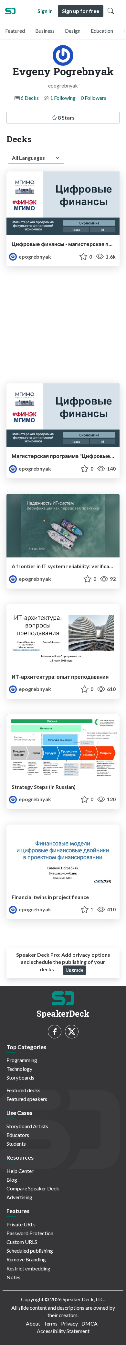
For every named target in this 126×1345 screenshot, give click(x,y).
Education (102, 31)
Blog (11, 1179)
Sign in (45, 11)
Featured (15, 31)
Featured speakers (26, 1099)
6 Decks (30, 98)
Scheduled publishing (29, 1250)
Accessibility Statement (63, 1331)
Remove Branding (26, 1259)
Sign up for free (80, 11)
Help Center (20, 1171)
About (33, 1323)
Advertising (19, 1197)
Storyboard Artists (27, 1126)
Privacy (69, 1323)
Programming (21, 1060)
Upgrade (74, 970)
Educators (17, 1135)
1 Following (63, 98)
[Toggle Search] (110, 11)
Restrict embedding (28, 1268)
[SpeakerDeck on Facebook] (54, 1031)
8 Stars (66, 117)
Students (16, 1143)
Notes (13, 1277)
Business (45, 31)
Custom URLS (21, 1242)
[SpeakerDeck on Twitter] (72, 1031)
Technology (19, 1069)
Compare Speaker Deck (32, 1188)
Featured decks (23, 1090)
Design (72, 31)
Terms (51, 1323)
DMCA (89, 1323)
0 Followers (93, 98)
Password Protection (29, 1233)
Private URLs (21, 1224)
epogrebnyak (34, 256)
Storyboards (20, 1077)
